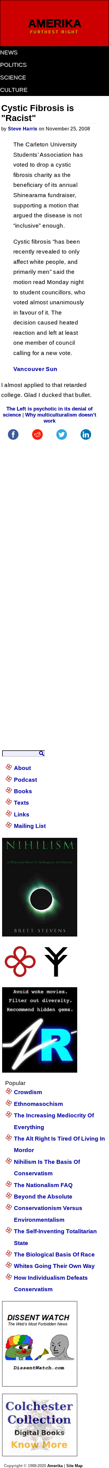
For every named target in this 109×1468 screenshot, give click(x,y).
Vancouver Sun (35, 369)
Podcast (25, 780)
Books (23, 791)
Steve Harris (23, 128)
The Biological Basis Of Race (54, 1254)
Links (21, 814)
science (13, 77)
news (9, 52)
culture (14, 90)
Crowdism (28, 1092)
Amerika (55, 1465)
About (22, 768)
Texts (21, 802)
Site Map (74, 1465)
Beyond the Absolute (43, 1196)
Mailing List (30, 826)
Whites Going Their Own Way (54, 1266)
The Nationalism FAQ (43, 1185)
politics (13, 65)
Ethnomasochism (38, 1104)
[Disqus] (49, 516)
